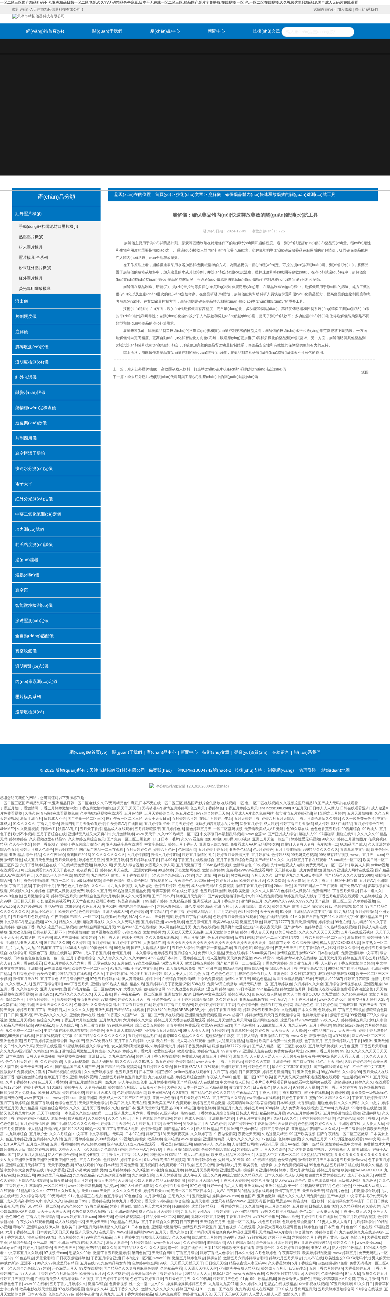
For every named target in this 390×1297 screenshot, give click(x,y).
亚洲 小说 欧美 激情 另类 (87, 1170)
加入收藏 (344, 9)
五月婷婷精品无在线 (144, 1036)
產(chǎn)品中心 (165, 31)
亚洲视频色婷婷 (221, 1118)
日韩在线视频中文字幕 (54, 1036)
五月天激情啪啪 (360, 813)
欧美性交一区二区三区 (90, 968)
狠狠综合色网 (377, 1010)
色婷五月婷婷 (165, 886)
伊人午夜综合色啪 (132, 1082)
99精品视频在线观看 (74, 974)
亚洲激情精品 (214, 1139)
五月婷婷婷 (220, 1030)
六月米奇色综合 (170, 906)
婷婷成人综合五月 (201, 911)
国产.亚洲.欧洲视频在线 (68, 1242)
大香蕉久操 (132, 989)
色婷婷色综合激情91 (218, 1149)
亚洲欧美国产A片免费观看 (169, 1103)
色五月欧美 (185, 813)
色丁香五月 (313, 1041)
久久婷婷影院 (194, 1242)
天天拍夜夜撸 (286, 870)
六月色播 (44, 937)
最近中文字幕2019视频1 (292, 1067)
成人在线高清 (263, 1289)
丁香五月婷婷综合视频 (357, 1217)
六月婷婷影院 (138, 855)
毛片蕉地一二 (327, 844)
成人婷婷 (271, 824)
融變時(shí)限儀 (30, 392)
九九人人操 (233, 1186)
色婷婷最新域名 (315, 1015)
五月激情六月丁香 (116, 1155)
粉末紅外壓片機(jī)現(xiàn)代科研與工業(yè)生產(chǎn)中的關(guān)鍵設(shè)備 (192, 377)
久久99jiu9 (137, 958)
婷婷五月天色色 (226, 1279)
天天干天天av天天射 (230, 1294)
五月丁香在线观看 (27, 963)
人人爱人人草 (373, 1123)
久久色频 (222, 1144)
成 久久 (264, 906)
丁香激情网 (29, 808)
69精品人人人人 (198, 1273)
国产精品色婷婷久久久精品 (212, 1092)
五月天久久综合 (273, 1149)
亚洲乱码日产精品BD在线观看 (120, 1010)
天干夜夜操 (269, 911)
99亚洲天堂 (269, 1144)
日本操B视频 (89, 1155)
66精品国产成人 (353, 844)
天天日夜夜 (103, 994)
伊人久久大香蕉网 (135, 896)
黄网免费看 (129, 1165)
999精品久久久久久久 (320, 849)
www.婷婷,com (65, 1098)
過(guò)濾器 (26, 559)
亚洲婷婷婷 (268, 1170)
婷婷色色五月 (259, 1067)
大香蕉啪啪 (306, 1103)
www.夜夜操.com (37, 1098)
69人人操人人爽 (196, 1030)
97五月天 (299, 808)
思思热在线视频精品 (280, 1284)
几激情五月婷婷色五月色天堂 (122, 1077)
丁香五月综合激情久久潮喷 (318, 818)
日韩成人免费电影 (323, 1206)
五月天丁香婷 (91, 829)
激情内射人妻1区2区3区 (63, 1129)
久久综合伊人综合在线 (54, 875)
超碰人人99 (308, 834)
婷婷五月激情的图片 (198, 855)
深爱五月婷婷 (251, 824)
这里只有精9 (290, 1020)
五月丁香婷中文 (126, 1237)
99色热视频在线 (372, 1087)
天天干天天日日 (157, 818)
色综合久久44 (97, 1289)
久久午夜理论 (54, 855)
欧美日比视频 (49, 1092)
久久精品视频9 (352, 1206)
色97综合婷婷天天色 (212, 813)
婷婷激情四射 (79, 932)
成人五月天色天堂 (38, 860)
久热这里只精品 (274, 1134)
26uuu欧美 (290, 1217)
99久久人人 (330, 1020)
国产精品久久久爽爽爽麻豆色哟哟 (131, 1268)
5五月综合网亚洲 (74, 979)
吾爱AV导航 (46, 974)
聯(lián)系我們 (366, 9)
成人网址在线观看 (191, 1041)
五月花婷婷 (227, 911)
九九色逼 (369, 1180)
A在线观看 (246, 1227)
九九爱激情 (330, 994)
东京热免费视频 (210, 979)
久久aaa (146, 917)
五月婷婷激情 (366, 911)
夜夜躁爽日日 (87, 870)
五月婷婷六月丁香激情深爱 (168, 984)
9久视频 (87, 1279)
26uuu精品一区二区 (344, 860)
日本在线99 (14, 1056)
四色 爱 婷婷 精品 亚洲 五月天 (208, 906)
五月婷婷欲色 (281, 984)
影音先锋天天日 (13, 1149)
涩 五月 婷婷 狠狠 (220, 989)
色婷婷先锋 (327, 1010)
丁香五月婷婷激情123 (370, 1098)
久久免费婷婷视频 (98, 1072)
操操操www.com (225, 1196)
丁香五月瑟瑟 (20, 886)
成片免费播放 (310, 870)
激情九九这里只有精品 (225, 1041)
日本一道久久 (371, 891)
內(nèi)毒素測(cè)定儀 (36, 681)
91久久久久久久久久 (108, 855)
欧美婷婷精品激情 (317, 1253)
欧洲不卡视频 (24, 834)
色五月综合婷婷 (277, 1206)
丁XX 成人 (283, 1289)
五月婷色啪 (243, 948)
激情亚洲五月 (31, 818)
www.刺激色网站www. (135, 1232)
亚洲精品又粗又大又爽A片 (89, 834)
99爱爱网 (81, 875)
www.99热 (162, 1258)
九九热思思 (143, 886)
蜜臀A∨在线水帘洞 (216, 1025)
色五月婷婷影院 (220, 937)
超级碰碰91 (343, 1082)
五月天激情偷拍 (92, 1025)
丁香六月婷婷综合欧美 (317, 1118)
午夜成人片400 (219, 1077)
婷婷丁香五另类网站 (193, 1046)
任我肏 (223, 875)
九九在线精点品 (121, 1056)
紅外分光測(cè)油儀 (34, 498)
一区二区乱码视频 (228, 829)
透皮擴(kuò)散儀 (31, 422)
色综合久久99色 (61, 1294)
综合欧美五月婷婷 (150, 1025)
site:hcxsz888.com (275, 808)
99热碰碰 (165, 1201)
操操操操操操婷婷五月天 (186, 1284)
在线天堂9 (107, 1232)
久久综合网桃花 (33, 1196)
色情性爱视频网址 (129, 1217)
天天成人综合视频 (128, 865)
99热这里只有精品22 (54, 1175)
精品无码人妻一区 (253, 984)
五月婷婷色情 (326, 1005)
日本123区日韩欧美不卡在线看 (229, 1248)
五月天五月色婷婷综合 (31, 917)
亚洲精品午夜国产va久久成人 (315, 1129)
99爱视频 (357, 1015)
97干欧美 (264, 1077)
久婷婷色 (38, 891)
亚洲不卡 (27, 1263)
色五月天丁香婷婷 (52, 1082)
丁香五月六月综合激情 (79, 1020)
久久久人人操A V (265, 891)
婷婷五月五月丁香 (31, 1010)
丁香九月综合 (48, 824)
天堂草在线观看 (48, 1046)
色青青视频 (118, 1284)
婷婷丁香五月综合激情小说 (82, 844)
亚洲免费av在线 (82, 1015)
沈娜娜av (72, 906)
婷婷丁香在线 (121, 1206)
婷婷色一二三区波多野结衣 (278, 937)
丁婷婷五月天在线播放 (319, 1217)
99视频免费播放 (132, 1139)
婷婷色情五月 (208, 1051)
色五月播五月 (126, 1072)
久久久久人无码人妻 (122, 922)
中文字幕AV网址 (313, 968)
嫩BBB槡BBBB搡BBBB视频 (227, 839)
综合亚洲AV (138, 1149)
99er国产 (7, 1155)
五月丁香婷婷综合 (14, 1103)
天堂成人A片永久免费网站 (252, 813)
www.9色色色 (11, 896)
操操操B (250, 1170)
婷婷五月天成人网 (100, 1092)
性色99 (103, 1015)
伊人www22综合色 (290, 1180)
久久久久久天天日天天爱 (319, 932)
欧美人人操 (360, 865)
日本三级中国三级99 (155, 1072)
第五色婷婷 (164, 1061)
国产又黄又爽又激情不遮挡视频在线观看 (307, 1077)
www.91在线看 (36, 1284)
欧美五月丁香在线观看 (129, 875)
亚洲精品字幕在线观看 (124, 844)
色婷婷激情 (185, 1061)
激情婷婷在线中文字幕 (343, 1144)
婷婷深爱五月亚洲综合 (261, 1010)
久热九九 (107, 1294)
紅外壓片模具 (31, 278)
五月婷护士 (38, 1134)
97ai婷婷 (272, 1108)
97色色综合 (133, 1196)
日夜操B (233, 1191)
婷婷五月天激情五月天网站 (229, 1020)
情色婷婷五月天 (198, 829)
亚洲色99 (281, 974)
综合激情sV (304, 1232)
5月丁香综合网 (304, 1263)
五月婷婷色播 (173, 829)
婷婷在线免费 (73, 1092)
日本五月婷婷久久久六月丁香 (67, 963)
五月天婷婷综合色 (159, 813)
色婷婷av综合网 (145, 1263)
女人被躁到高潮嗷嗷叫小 (132, 1046)
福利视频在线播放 (72, 1056)
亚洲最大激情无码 (166, 1227)
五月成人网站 (37, 1144)
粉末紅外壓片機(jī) (35, 268)
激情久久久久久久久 (157, 1289)
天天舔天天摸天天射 (200, 1268)
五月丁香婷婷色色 (78, 1139)
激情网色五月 (252, 901)
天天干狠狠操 (48, 1113)
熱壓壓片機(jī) (31, 237)
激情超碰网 (356, 937)
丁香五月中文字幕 (250, 1118)
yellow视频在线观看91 (192, 1072)
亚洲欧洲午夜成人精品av (239, 1268)
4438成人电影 (76, 948)
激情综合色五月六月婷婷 (99, 896)
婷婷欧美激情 (239, 891)
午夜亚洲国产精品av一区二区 (75, 917)
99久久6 (328, 839)
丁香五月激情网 (193, 937)
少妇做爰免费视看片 (53, 901)
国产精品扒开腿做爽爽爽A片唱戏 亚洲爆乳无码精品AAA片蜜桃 (241, 1232)
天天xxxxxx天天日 (96, 1191)
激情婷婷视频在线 (42, 1149)
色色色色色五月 (224, 974)
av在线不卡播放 (266, 1217)
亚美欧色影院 (20, 932)
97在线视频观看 (71, 1289)
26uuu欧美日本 (262, 953)
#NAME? (7, 829)
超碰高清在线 (94, 922)
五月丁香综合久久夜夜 (159, 1222)
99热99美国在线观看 (17, 1036)
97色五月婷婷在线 (105, 979)
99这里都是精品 (146, 963)
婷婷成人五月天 (274, 1268)
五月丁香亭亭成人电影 (120, 1129)
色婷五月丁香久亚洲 (60, 1077)
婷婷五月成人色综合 (36, 849)
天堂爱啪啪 (45, 1258)
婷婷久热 (262, 1030)
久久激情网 (254, 1206)
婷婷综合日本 (248, 1149)
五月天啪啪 (200, 1201)
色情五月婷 (121, 953)
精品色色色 (304, 1005)
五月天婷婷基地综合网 (336, 1289)
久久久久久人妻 (80, 1010)
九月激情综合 (155, 1196)
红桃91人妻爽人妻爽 (297, 844)
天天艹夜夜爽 (83, 901)
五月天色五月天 (177, 1279)
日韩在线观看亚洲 (354, 808)
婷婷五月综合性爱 (274, 1129)
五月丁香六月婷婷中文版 (134, 1041)
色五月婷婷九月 (71, 1237)
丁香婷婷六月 (16, 1186)
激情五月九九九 (230, 1108)
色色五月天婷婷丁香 (21, 1061)
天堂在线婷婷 (237, 953)
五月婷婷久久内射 (47, 1139)
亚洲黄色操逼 (308, 1072)
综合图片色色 (337, 1191)
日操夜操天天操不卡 (49, 932)
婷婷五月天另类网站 (201, 1170)
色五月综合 (113, 1196)
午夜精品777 (246, 1092)
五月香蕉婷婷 (24, 974)
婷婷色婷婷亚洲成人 (32, 1118)
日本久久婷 (273, 1175)
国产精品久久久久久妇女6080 (348, 875)
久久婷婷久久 (251, 1284)
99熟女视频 (256, 1237)
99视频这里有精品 (315, 1186)
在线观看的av (161, 880)
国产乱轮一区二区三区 (333, 901)
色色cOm (307, 1211)
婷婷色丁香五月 (294, 1098)
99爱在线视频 (90, 1268)
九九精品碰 (29, 1108)
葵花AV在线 (53, 906)
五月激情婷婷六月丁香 (342, 1041)
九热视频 (342, 1108)
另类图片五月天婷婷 (145, 974)
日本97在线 (134, 1134)
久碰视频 (289, 1010)
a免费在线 (8, 1005)
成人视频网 (216, 958)
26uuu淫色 (283, 886)
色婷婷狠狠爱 (289, 1139)
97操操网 (108, 999)
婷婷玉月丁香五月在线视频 (158, 1056)
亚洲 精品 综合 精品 (25, 855)
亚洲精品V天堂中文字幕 (312, 911)
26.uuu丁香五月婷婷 (321, 1051)
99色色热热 (318, 1165)
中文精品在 (159, 911)
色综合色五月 (66, 1103)
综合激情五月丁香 (304, 963)
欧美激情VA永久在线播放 (296, 958)
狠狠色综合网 (154, 989)
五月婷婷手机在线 (344, 1165)
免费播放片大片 (376, 1144)
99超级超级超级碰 (348, 1025)
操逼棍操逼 (77, 1118)
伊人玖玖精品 (207, 1129)
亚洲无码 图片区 (260, 1201)
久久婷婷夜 (97, 1118)
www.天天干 (146, 834)
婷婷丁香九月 (34, 1087)
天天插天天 (280, 1030)
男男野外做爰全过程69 (239, 927)
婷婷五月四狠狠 (357, 979)
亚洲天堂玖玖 (148, 1108)
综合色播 (182, 1201)
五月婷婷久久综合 (157, 1067)
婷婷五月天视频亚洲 (16, 1279)
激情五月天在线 (25, 979)
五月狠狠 (299, 1206)
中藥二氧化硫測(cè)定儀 (38, 514)
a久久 (48, 1067)
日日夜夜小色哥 (152, 1087)
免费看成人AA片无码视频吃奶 (254, 844)
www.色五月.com (167, 1242)
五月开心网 (205, 1165)
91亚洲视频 (169, 1113)
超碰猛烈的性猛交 (220, 1036)
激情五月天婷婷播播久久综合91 (103, 1227)
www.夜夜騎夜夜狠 (248, 1273)
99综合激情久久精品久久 (242, 1175)
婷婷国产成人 (187, 1289)
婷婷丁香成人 (368, 1118)
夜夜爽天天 (368, 1005)
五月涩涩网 (229, 1129)
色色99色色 (341, 1186)
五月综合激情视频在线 (343, 984)
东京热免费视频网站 (290, 1165)
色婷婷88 (111, 1160)
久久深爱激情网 (305, 943)
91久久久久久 (24, 824)
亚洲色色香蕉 (11, 1041)
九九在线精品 (84, 1175)
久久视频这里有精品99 (47, 839)
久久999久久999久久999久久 (288, 901)
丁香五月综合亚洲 (105, 1258)
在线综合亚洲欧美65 (178, 979)
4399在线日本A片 (162, 958)
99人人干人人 (175, 974)
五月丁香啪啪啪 (288, 849)
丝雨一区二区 (244, 1077)
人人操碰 (298, 1030)
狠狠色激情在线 (29, 1077)
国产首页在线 (303, 1061)
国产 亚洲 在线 (209, 968)
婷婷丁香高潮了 (45, 844)
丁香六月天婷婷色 (234, 1180)
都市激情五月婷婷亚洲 (293, 813)
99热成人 (370, 829)
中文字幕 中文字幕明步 (92, 1134)
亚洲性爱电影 (231, 1170)
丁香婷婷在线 (117, 974)
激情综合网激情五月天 (97, 927)
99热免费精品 (89, 1248)
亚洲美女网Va (144, 870)
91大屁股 (54, 1087)
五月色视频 (227, 1227)
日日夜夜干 (189, 1222)
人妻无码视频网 (77, 1061)
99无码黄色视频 (304, 855)
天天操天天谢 (97, 1222)
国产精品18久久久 (270, 860)
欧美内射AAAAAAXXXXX (361, 1170)
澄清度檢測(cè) (29, 711)
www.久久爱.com (332, 999)
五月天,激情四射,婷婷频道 (312, 922)
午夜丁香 (177, 911)
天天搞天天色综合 (93, 1103)
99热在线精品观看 (274, 917)
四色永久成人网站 (266, 994)
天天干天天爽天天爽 (53, 1211)
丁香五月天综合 (345, 891)
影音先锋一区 (304, 1201)
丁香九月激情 (368, 1279)
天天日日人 (57, 1010)
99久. (164, 1263)
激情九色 (240, 1056)
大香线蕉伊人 (339, 1149)
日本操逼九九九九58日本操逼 (299, 875)
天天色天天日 (65, 1248)
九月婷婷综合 (364, 1222)
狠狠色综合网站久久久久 (60, 1108)
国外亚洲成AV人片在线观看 (196, 1067)
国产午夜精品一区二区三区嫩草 (342, 1134)
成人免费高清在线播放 (299, 1108)
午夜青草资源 (289, 1253)
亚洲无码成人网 (115, 911)
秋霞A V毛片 (68, 829)
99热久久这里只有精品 (279, 1211)
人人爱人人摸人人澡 (265, 1294)
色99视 (155, 1149)
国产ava (326, 1108)
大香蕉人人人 (69, 1149)
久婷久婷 (373, 1206)
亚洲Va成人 (320, 1248)
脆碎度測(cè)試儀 (31, 346)
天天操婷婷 (287, 1123)
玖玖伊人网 (294, 1175)
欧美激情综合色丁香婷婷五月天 (157, 1273)
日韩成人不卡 (55, 818)
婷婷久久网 (103, 865)
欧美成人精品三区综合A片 (232, 1155)
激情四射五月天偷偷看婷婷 (83, 824)
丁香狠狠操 (348, 1005)
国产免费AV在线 (352, 886)
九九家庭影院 (143, 1175)
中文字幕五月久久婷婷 (23, 1253)
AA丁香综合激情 (240, 1242)
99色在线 (342, 922)
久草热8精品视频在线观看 (101, 813)
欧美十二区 (301, 906)
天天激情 (125, 1180)
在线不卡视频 (133, 937)
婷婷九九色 (281, 906)
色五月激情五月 (198, 922)
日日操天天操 (24, 901)
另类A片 (204, 1211)
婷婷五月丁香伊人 (182, 844)
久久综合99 (351, 1072)
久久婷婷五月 (226, 999)
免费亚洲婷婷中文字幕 (359, 953)
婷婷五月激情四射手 (278, 1072)
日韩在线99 (156, 1010)
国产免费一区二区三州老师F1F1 (133, 839)
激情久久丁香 (294, 1294)
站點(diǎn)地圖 (335, 770)
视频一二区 (60, 880)
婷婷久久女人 (326, 1123)
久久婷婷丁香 (201, 1134)
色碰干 (183, 886)
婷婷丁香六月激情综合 (297, 1170)
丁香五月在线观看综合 (196, 860)
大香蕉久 (174, 1087)
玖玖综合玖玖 (20, 1242)
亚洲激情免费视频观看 (203, 1015)
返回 (365, 372)
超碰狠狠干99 (75, 1201)
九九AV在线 (313, 1258)
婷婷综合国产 (326, 1232)
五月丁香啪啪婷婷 (64, 1144)
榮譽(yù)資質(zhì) (325, 31)
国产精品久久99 (57, 943)
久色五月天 (91, 906)
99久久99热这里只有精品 (57, 1263)
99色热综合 (263, 948)
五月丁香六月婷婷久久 (68, 1284)
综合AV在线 (290, 1144)
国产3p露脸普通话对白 (332, 1067)
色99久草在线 (297, 829)
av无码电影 (298, 1268)
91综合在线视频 (369, 1289)
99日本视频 (245, 989)
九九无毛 (188, 1211)
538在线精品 (341, 824)
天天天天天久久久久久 (54, 1005)
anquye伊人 (204, 1144)
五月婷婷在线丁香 (144, 860)
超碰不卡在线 (279, 1237)
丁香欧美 (164, 1144)
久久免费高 (276, 880)
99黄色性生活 (101, 948)
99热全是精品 (96, 1206)
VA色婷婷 (218, 1123)
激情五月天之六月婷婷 (151, 1206)
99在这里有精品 (99, 1237)
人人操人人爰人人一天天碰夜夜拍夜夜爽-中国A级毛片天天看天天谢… (307, 1056)
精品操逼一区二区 (160, 1217)
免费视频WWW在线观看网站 (249, 870)
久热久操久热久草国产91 (92, 1211)
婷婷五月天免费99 (191, 896)
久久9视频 (180, 1092)
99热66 (183, 1217)
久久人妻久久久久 (112, 958)
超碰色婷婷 (326, 1103)
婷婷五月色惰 (328, 1170)
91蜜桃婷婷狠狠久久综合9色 (86, 1046)
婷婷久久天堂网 (258, 1061)
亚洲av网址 (371, 1113)
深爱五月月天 (172, 963)
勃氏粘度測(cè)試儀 (34, 544)
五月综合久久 (185, 953)
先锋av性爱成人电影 (287, 865)
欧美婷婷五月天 (252, 880)
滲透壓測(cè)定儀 (31, 620)
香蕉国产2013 (78, 855)
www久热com (72, 1206)
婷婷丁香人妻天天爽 (256, 932)
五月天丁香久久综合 (228, 1098)
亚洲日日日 (97, 1056)
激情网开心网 (11, 1098)
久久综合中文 (27, 989)
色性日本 (128, 1108)
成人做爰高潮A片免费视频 (212, 886)
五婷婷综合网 (248, 1005)
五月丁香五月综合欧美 (234, 860)
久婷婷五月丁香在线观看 (306, 860)
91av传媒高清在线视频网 (164, 1160)
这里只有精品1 (203, 1206)
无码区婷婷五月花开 (207, 1217)
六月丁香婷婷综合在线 (38, 865)
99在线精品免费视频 (75, 865)
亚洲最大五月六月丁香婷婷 (136, 1113)
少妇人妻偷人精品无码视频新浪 (160, 1180)
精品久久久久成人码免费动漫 (301, 1196)
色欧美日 (68, 1227)
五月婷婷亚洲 (152, 922)
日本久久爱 (244, 1253)
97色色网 (197, 1186)
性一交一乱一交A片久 (147, 1284)
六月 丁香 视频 (225, 1072)
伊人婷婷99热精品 (347, 1248)
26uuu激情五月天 (271, 1025)
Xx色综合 (268, 1139)
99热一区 (92, 1129)
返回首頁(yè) (324, 9)
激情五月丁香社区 (216, 1056)
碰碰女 (251, 1041)
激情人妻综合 (105, 1180)
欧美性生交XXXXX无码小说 (347, 1258)
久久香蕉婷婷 (279, 1263)
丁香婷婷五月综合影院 (215, 1113)
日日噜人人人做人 (323, 808)
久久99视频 (201, 1279)
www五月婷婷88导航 (304, 1113)
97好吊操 (186, 1165)
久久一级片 (370, 1103)
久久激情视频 (28, 829)
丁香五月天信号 (238, 1217)
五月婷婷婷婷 (120, 1170)
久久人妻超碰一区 (164, 1248)
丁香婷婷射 (221, 1211)
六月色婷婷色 (266, 1253)
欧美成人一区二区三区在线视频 (125, 1098)
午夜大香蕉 (56, 1170)
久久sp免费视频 (354, 994)
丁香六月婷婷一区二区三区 (323, 937)
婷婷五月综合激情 (190, 1077)
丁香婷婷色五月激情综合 (57, 1273)
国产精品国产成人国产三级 (77, 1067)
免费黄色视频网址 (288, 1051)
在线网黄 (135, 824)
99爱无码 (105, 1217)
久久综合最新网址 (105, 1005)
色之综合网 (26, 1175)
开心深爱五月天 (64, 1268)
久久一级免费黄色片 (358, 818)
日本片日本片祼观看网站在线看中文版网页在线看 (291, 1082)
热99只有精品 (66, 849)
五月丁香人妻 (109, 937)
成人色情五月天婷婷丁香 (159, 1211)
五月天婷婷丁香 (247, 818)
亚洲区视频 (202, 901)
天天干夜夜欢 (64, 870)
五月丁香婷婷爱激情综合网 (46, 1041)
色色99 (351, 1227)
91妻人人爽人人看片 (334, 1222)
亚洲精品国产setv (322, 1030)
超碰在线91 (345, 834)
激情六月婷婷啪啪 (165, 855)
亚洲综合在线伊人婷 (43, 1227)
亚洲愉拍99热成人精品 (109, 984)
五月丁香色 (49, 979)
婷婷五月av (253, 1108)
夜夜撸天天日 (286, 948)
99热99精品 (330, 1072)
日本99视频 (286, 1103)
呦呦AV (19, 1227)
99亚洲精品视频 (245, 1211)
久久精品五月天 (315, 1139)
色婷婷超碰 (139, 911)
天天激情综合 (246, 906)
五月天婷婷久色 (138, 849)
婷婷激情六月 (165, 1046)
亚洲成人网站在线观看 (355, 870)
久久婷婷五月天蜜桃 (292, 1248)
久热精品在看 (171, 1268)
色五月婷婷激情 (213, 891)
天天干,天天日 (128, 808)
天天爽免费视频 (239, 958)
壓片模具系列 (28, 696)
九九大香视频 (122, 886)
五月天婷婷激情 (168, 1175)
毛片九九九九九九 (20, 948)
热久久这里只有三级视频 (57, 927)
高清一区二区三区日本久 (191, 1191)
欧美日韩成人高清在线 (128, 1103)
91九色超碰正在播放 (113, 1175)
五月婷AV (367, 880)
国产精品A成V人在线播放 (197, 1082)
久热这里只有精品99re (284, 1273)
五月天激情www (353, 1160)
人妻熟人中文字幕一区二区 (278, 1155)
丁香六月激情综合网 (42, 1217)
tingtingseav (322, 906)
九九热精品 (100, 875)
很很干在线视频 (316, 1092)
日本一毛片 (170, 839)
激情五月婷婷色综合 (188, 1258)
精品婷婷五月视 (272, 1113)
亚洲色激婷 (266, 1196)
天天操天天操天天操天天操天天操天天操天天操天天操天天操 (217, 943)
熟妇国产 (76, 1041)
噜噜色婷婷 (206, 1108)
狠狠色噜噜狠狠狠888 (336, 974)
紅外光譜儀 (26, 377)
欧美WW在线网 (225, 922)
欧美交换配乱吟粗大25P (368, 999)
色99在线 (171, 1139)
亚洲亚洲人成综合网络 (124, 1030)
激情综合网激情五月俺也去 (84, 1051)
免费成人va (191, 1056)
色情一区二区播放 (242, 1222)
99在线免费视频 (269, 896)
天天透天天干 (313, 1191)
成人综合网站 (137, 880)
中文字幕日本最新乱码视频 (222, 834)
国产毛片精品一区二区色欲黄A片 (95, 989)
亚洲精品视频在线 (253, 999)
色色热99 (305, 1123)
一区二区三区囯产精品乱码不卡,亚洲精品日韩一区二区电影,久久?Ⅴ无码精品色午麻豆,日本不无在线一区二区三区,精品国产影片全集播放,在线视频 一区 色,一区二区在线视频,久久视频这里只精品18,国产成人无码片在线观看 (179, 2)
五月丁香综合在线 (51, 834)
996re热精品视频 (218, 865)
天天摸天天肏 (327, 1211)
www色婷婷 (174, 922)
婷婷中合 (152, 979)
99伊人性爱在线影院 (136, 1186)
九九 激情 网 (206, 875)
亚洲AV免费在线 (99, 1041)
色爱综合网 (287, 1160)
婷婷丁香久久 (131, 1160)
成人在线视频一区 (69, 1222)
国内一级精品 (312, 1144)
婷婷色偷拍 (313, 1227)
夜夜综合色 (183, 880)
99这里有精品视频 (334, 855)
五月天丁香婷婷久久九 (100, 1108)
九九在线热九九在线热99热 (361, 1232)
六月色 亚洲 (349, 1046)
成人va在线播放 (196, 1155)
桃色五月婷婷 (269, 1222)
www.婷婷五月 (345, 1253)
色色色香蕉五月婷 (325, 829)
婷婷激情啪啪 (151, 1129)
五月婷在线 (260, 855)
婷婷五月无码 (227, 880)
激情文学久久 (240, 1087)
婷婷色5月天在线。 (116, 870)
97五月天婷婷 (341, 1284)
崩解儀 (21, 331)
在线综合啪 (18, 953)
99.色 (344, 1051)
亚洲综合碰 (281, 1061)
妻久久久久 (53, 1201)
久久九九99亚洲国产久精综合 (24, 1051)
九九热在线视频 (206, 927)
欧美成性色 (186, 1051)
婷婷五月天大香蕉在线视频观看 (179, 1020)
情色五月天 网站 (329, 1061)
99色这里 (121, 948)
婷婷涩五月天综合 (115, 1123)
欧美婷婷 (88, 937)
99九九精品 (343, 911)
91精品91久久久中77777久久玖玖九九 (48, 1191)
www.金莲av (256, 834)
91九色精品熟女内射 (113, 1263)
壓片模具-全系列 (33, 257)
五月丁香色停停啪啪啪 (31, 880)
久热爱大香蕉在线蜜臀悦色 (279, 1227)
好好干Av (380, 1149)
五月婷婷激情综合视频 (341, 1113)
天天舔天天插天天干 (186, 1263)
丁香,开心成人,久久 (355, 1211)
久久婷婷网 (81, 943)
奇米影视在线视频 (313, 1284)
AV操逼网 (28, 937)
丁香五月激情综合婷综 (356, 963)
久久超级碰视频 (29, 906)
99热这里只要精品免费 (131, 891)
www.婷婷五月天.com (78, 1217)
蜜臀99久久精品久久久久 (183, 1036)
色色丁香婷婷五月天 (146, 1279)
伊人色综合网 (67, 1025)
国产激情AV (293, 927)
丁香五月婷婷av (230, 1061)
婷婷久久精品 (372, 1165)
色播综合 (81, 1005)
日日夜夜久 (262, 1087)
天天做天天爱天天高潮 (185, 932)
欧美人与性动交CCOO (301, 994)
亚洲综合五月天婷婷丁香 (25, 1165)
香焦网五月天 (305, 1289)
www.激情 (311, 1020)
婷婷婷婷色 (18, 839)
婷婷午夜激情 (87, 1294)
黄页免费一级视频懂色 (369, 1092)
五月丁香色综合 (226, 901)
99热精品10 (44, 1025)
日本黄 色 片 (334, 1227)
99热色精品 (261, 979)
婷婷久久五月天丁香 (134, 999)
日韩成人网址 (247, 1113)
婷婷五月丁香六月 (137, 1051)
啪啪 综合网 (253, 968)
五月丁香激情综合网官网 (152, 1118)
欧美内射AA (127, 917)
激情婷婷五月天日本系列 (318, 1160)
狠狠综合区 (265, 1248)
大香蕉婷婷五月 (357, 1268)
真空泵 (21, 590)
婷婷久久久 (364, 1082)
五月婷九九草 (110, 1020)
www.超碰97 (233, 1015)
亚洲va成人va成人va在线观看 (131, 1144)
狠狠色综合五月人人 (255, 974)
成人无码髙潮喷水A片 (24, 1201)
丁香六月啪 (268, 1092)
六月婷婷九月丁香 (146, 1123)
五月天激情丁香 (189, 865)
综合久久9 (211, 1175)
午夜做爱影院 (225, 1134)
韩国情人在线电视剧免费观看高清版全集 (340, 989)
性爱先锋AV (116, 824)
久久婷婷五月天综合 (171, 1186)
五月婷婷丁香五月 (212, 849)
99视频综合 (351, 829)
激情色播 (58, 1118)
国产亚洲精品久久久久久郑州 (75, 1123)
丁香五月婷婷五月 (40, 999)
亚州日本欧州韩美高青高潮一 (119, 901)
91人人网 (140, 1155)
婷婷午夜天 (73, 1087)
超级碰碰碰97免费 (333, 1263)
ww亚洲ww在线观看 (263, 1098)
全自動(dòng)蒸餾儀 (34, 635)
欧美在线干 (172, 1123)
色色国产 (248, 1196)
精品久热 (136, 984)
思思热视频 (34, 922)
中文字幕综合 (155, 844)
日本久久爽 (307, 1010)
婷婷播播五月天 (354, 1020)
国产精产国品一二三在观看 (101, 849)
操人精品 (34, 1129)
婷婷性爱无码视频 (305, 839)
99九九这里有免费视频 (185, 989)
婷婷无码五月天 (64, 896)
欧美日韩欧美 (286, 932)
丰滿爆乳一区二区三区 (47, 1186)
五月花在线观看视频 (357, 932)
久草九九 (97, 1242)
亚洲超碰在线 (349, 1123)
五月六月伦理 (90, 1160)
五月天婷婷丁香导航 (111, 1279)
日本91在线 (244, 937)
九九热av (110, 1186)
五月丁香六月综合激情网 (193, 999)
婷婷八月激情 (262, 1180)
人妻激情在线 (154, 943)
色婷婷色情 (346, 1118)
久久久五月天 (119, 1118)
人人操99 (328, 963)
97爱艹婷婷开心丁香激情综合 (252, 1123)
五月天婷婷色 (182, 824)
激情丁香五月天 (287, 1191)
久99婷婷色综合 (358, 1061)
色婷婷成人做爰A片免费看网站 (306, 891)
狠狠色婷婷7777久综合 (231, 1046)
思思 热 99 (169, 1108)
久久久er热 (181, 1237)
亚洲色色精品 (240, 849)
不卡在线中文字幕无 (369, 1067)
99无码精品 (57, 1196)
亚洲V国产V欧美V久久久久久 (44, 1015)
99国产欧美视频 (302, 1134)
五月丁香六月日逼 (302, 999)
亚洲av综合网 (126, 1211)
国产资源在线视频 (168, 1015)
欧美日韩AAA (159, 1092)
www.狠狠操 (191, 1139)
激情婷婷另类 (154, 932)
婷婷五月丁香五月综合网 (173, 1005)
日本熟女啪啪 (328, 953)
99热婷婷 (165, 870)
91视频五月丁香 (50, 948)
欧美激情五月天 (92, 1273)
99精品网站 (232, 968)
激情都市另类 (279, 943)
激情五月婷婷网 (175, 808)
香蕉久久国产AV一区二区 (131, 1015)
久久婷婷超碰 (51, 1061)
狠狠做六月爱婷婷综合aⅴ (325, 1175)
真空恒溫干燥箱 (30, 453)
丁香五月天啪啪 (351, 1010)
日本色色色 (140, 1227)
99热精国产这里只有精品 (348, 968)
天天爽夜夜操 (178, 1134)
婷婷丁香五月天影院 (224, 1010)
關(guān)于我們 (107, 31)
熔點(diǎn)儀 (27, 574)
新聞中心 (216, 31)
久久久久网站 (349, 1103)
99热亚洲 (26, 1005)
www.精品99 (264, 958)
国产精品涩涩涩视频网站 (121, 1067)
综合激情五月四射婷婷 (274, 1242)
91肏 (244, 1279)
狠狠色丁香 (25, 927)
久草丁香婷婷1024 (20, 1082)
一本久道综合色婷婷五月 (152, 953)
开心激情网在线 (187, 870)
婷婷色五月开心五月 (359, 958)
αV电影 (157, 1170)
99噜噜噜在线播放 (366, 1108)
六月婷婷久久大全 (308, 984)
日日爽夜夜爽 (250, 1072)
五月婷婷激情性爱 (34, 1123)
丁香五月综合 (187, 1253)
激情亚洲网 (88, 1098)
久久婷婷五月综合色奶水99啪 (24, 1180)
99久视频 (261, 865)
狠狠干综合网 (320, 1036)
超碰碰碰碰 (340, 1092)
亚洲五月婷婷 (117, 860)
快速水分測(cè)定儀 (34, 468)
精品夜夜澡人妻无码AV (247, 1263)
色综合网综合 (332, 1273)
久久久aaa (100, 886)
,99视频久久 (19, 891)
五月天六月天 (330, 958)
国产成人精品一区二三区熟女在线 (279, 1046)
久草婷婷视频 (364, 901)
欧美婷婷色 (67, 911)
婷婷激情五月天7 (259, 1015)
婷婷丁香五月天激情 (296, 824)
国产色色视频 (245, 1025)
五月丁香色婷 (320, 1025)
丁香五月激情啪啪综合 (97, 808)
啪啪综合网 (216, 1242)
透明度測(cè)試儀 (31, 666)
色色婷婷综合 (90, 911)
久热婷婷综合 (371, 896)
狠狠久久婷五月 (375, 1273)
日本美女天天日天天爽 (55, 1232)
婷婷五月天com (156, 1191)
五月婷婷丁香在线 (126, 943)
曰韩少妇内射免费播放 (18, 1092)
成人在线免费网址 (322, 1180)
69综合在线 (131, 932)
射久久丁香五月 (320, 880)
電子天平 (23, 483)
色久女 (98, 974)
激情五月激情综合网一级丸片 (92, 1082)
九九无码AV (297, 1025)
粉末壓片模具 (31, 247)
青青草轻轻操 (242, 1030)
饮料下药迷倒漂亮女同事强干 (340, 1201)
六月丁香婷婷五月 (20, 1232)
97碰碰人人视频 (306, 1087)
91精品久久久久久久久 (73, 994)
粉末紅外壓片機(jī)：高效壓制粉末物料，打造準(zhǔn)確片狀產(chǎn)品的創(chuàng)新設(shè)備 (206, 369)
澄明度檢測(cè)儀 (31, 362)
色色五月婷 (174, 1170)
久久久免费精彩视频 (161, 937)
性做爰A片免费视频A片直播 (23, 1072)
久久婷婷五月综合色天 (86, 839)
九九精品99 (361, 922)
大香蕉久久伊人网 (159, 865)
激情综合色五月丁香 (281, 968)
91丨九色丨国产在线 (216, 1289)
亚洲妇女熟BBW (177, 994)
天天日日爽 (163, 917)
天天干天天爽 (31, 1067)
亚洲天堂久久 (86, 1232)
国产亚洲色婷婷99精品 (312, 1242)
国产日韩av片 (163, 896)
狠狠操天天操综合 (155, 1237)
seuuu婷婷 (181, 1206)
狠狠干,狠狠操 (346, 880)
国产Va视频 (336, 1196)
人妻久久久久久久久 (242, 1139)
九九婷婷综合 (16, 1134)
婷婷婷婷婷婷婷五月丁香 (215, 1005)
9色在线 (365, 1227)
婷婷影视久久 (239, 994)
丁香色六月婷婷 (275, 963)
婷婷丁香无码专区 (373, 1030)
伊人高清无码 (133, 979)
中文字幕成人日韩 (234, 1082)
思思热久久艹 (179, 1196)
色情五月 (357, 1237)
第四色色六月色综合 (73, 886)
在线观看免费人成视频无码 (57, 1279)
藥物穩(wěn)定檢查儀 (35, 407)
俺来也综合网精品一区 (137, 906)
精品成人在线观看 (118, 829)
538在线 (198, 984)
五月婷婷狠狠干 (147, 829)
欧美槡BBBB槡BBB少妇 (187, 1010)
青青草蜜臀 (161, 891)
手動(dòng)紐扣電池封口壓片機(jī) (48, 226)
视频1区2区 (222, 1273)
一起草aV (278, 999)
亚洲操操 (34, 968)
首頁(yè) (163, 194)
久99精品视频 (106, 1139)
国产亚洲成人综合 (282, 834)
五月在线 (124, 963)
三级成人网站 (349, 1180)
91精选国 (187, 1108)
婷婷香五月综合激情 (209, 1103)
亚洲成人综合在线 (214, 844)
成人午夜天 (192, 1175)
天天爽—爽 (347, 1030)
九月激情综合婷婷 (364, 1191)
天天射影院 (296, 880)
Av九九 (116, 968)
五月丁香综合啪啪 (47, 984)
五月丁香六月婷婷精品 (134, 1294)
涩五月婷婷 (83, 1180)
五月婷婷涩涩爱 (157, 824)
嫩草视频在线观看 (106, 932)
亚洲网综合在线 (265, 1020)
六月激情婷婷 (123, 834)
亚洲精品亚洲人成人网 (23, 943)
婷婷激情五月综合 (122, 1087)
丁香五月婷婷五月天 (241, 808)
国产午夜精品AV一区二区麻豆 (138, 994)
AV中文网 (372, 1139)
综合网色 (97, 1030)
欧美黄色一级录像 (257, 1165)
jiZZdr (78, 953)
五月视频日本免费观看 (158, 1165)
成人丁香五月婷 (97, 953)
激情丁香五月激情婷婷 (111, 1253)
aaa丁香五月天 (76, 984)
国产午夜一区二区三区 (86, 818)
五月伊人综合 (183, 948)
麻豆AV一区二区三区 (368, 1036)
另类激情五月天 (195, 1123)
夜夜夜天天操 (271, 927)
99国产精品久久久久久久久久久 (100, 1036)
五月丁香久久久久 (125, 1289)
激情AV (329, 870)
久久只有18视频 (303, 974)
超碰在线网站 (60, 953)
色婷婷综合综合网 (131, 1092)
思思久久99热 (80, 1253)
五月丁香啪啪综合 (81, 958)
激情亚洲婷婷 (88, 999)
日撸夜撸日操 (61, 1180)
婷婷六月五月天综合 (277, 818)
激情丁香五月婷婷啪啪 (254, 886)
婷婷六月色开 (164, 849)
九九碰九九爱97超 (223, 1284)
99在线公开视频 (185, 891)
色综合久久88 (48, 1020)
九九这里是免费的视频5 (307, 1149)
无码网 (117, 1134)
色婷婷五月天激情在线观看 (235, 917)
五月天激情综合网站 (221, 932)
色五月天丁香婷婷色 (206, 808)
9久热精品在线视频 (340, 927)
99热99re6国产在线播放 (137, 927)
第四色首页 (44, 994)
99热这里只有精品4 (166, 1155)
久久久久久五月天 (127, 1191)
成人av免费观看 (168, 1294)
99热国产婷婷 (156, 901)
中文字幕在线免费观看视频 (66, 1030)
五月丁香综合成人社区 (317, 948)
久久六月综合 (60, 1134)
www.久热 (299, 1036)
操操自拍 (214, 1258)
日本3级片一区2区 (137, 1258)
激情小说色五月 (44, 911)
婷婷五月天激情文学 (233, 855)
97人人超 (352, 1273)
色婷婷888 (280, 855)
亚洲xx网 (109, 906)
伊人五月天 (282, 1087)
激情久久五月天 (237, 979)
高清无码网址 (102, 1061)
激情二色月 (14, 999)
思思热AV (283, 1201)
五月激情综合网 (36, 896)
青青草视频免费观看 (182, 1025)
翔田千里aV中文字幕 (140, 968)
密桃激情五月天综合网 (162, 1030)
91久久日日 (363, 1284)
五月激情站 (201, 1196)
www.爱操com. (369, 1242)
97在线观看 (84, 1165)
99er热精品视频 (263, 1279)
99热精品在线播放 (125, 1222)
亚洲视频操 (372, 984)
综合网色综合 (114, 880)
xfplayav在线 (10, 1248)
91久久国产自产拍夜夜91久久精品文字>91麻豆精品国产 (336, 917)
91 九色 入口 (199, 974)
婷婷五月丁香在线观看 (193, 917)
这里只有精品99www (228, 1201)
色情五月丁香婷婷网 (277, 1005)
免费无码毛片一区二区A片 (327, 865)
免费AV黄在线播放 (222, 984)
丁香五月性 (9, 808)
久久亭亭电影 (20, 844)
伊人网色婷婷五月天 (174, 927)
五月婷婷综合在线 (368, 824)
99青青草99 (231, 1051)
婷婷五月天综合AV (203, 1180)
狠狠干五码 (339, 1015)
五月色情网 (133, 813)
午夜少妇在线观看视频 (34, 1222)
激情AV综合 (97, 1284)
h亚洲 (367, 1041)
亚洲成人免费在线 (257, 1051)
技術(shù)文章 (266, 31)
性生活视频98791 (356, 1077)
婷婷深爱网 (88, 1077)
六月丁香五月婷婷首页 (339, 1087)
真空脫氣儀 (26, 650)
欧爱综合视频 (165, 1051)
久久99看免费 (192, 839)
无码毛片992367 (328, 979)
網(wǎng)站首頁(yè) (45, 31)
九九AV (219, 1191)
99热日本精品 (107, 1165)
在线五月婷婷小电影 (215, 818)
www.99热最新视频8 (84, 1186)
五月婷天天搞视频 (323, 1046)
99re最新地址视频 (86, 880)
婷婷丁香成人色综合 (190, 1118)
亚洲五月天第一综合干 (270, 839)
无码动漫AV (151, 808)
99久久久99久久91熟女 (134, 1061)
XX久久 (51, 922)
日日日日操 (9, 1015)
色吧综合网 (187, 849)
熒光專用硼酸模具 (35, 288)
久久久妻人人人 (18, 984)
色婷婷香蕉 (313, 927)
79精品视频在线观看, (65, 1072)
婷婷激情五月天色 (197, 1294)
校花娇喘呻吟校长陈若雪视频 (251, 1103)
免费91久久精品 (211, 953)
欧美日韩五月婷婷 (199, 963)
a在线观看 (341, 1036)
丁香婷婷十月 (44, 886)
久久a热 (114, 1051)
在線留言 (280, 752)
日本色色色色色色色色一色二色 (39, 958)
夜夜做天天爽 (249, 1134)
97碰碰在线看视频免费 (59, 813)
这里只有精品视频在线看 (293, 979)
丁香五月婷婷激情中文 (58, 808)
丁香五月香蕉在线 (136, 1005)
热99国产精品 (234, 1237)
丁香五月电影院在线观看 (338, 896)
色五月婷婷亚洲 (18, 1139)
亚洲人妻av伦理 (53, 989)
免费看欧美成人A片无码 (264, 829)
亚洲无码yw (253, 1186)
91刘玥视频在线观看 (346, 1139)
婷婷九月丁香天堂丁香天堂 (134, 1201)
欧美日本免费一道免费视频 (281, 1041)
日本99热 (168, 860)
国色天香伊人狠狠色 (294, 1279)
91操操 (286, 911)
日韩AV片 (48, 829)
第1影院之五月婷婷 (329, 813)
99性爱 (380, 1175)
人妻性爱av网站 (245, 1144)
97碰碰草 (327, 834)
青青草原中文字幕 (354, 849)
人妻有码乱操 (95, 1087)
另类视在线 (240, 875)
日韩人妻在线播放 (40, 1056)
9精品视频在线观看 (257, 1191)
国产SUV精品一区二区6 (39, 1206)
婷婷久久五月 (344, 1242)
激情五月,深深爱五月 (199, 1227)
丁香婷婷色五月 (192, 958)
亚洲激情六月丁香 (274, 1036)
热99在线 (188, 1113)
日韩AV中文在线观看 (209, 994)
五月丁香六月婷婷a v (326, 1268)
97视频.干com (55, 1253)
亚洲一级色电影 (165, 1098)
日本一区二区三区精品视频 (205, 1087)
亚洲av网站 (249, 1129)
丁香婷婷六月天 (230, 1206)
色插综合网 (183, 1144)
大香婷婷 (312, 1273)
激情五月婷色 (251, 922)
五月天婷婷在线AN (195, 1098)
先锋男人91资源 (231, 1160)
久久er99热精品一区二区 (178, 834)
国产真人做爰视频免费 (65, 891)
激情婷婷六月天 (228, 1165)
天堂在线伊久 (104, 963)
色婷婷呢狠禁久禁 (348, 906)
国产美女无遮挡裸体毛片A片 (230, 896)
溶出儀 (21, 301)
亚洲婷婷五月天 (233, 1067)
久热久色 (32, 813)
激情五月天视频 (22, 1020)
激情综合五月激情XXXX (296, 953)
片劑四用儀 (26, 438)
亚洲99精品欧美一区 (282, 1186)
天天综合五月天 (212, 1222)
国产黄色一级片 (336, 1237)
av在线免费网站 (57, 968)
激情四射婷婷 (213, 870)
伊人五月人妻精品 (31, 1155)
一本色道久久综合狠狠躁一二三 (86, 1113)
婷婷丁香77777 (276, 922)
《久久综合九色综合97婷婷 (172, 875)
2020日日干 (204, 880)
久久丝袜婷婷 (118, 1273)
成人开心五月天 (360, 1175)
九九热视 (242, 1289)
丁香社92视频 (290, 1092)
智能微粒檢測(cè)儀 (34, 605)
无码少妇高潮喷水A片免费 (216, 824)
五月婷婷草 (101, 943)
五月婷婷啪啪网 (162, 1082)
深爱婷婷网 (66, 999)
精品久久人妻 (70, 922)
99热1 (55, 1051)
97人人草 (28, 1273)
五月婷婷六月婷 (184, 818)
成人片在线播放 (67, 937)
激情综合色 (242, 865)
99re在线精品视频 (261, 1160)
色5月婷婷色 (263, 849)
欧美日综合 (361, 1149)
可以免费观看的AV (36, 870)
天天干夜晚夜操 (60, 1165)
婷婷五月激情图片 (352, 839)
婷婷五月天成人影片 (300, 896)
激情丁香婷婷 (42, 1103)
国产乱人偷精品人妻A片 (150, 948)
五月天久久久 (262, 875)
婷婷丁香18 (155, 1134)
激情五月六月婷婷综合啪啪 (245, 1258)
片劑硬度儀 (26, 316)
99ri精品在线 (267, 989)
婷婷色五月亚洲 (91, 860)
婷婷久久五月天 (98, 891)
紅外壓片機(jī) (28, 213)
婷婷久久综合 (348, 948)
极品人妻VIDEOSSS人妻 (340, 943)
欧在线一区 (165, 1041)
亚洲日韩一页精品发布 (214, 948)
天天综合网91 (163, 1253)
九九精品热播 (180, 901)
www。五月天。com (367, 855)
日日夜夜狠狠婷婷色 (72, 1258)
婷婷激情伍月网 (293, 989)
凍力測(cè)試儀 (29, 529)
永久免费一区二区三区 (23, 1030)
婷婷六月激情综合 (37, 1248)
